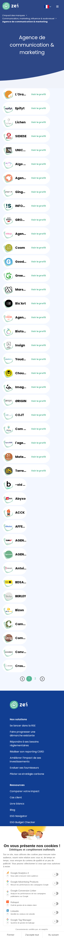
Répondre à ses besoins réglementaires (24, 743)
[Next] (42, 679)
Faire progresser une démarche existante (22, 733)
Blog (12, 810)
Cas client (16, 797)
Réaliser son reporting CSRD (27, 751)
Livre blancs (17, 803)
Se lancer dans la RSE (23, 725)
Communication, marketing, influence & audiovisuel (28, 18)
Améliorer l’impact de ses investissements (25, 759)
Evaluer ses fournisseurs (24, 767)
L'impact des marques (13, 15)
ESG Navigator (18, 816)
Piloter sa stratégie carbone (27, 774)
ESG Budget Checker (22, 822)
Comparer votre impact (24, 791)
